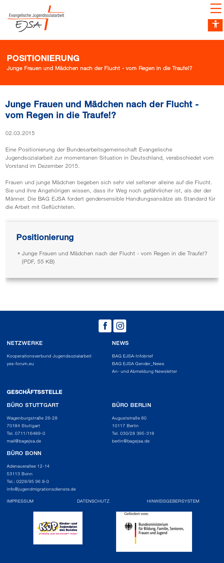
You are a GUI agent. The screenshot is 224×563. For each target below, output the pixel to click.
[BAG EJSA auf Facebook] (105, 325)
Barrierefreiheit (215, 25)
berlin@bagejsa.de (131, 441)
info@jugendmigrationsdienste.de (41, 489)
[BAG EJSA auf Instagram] (119, 325)
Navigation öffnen (214, 8)
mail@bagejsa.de (24, 441)
